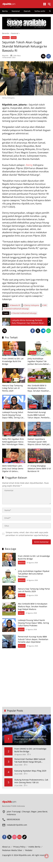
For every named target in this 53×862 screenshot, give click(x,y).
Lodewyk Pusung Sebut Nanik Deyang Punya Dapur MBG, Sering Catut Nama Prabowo (13, 415)
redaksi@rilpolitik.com (17, 825)
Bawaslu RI (15, 305)
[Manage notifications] (46, 856)
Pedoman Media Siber (12, 850)
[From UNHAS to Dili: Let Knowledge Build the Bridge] (13, 348)
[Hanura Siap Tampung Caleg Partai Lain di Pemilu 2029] (13, 375)
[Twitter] (38, 330)
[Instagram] (14, 837)
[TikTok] (24, 837)
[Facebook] (32, 330)
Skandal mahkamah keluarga (17, 308)
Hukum (6, 406)
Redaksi (28, 850)
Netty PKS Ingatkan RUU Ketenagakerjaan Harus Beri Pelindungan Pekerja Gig (13, 442)
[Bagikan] (48, 56)
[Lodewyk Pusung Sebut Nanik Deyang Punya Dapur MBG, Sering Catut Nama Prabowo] (13, 402)
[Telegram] (43, 330)
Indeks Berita (34, 846)
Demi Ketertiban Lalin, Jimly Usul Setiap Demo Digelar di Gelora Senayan (12, 468)
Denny (29, 164)
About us (6, 846)
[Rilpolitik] (21, 4)
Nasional (6, 38)
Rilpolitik (5, 55)
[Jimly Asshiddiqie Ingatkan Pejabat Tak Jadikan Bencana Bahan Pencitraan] (39, 348)
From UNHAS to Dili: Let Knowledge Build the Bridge (13, 361)
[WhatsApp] (48, 330)
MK (45, 305)
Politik (13, 38)
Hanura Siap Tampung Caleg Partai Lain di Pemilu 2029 (12, 388)
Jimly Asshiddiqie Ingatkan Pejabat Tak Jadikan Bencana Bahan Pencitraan (38, 361)
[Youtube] (19, 837)
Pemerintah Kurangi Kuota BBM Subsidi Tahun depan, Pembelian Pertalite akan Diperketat (39, 415)
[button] (49, 4)
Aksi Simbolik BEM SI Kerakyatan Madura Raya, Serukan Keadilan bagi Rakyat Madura (38, 388)
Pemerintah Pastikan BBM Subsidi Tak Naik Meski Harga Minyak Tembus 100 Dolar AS (29, 760)
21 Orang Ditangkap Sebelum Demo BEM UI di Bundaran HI (39, 468)
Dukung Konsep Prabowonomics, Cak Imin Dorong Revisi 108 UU (31, 781)
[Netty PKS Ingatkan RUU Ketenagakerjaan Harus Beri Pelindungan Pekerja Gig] (13, 429)
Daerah (32, 380)
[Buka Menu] (44, 4)
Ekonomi (33, 406)
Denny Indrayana (32, 305)
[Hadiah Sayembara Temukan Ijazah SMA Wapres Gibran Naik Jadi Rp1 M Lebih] (39, 429)
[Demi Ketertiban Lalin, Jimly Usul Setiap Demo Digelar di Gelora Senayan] (13, 456)
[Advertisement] (26, 677)
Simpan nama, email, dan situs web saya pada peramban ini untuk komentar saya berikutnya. (27, 534)
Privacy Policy (19, 846)
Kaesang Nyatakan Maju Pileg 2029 (30, 770)
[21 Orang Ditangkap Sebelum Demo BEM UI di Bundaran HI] (39, 456)
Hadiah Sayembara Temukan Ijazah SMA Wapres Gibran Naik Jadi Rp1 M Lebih (39, 442)
